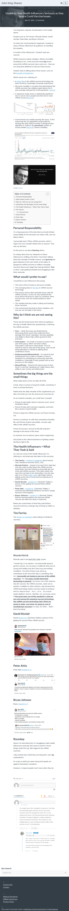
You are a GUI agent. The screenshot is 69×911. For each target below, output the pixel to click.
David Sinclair (20, 214)
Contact (6, 887)
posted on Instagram (34, 460)
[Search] (62, 3)
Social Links (7, 885)
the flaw (36, 288)
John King (29, 833)
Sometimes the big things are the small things (31, 204)
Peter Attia (19, 217)
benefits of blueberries (24, 73)
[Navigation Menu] (65, 3)
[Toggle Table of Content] (47, 193)
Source (52, 90)
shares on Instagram (25, 517)
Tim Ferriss (20, 209)
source (30, 98)
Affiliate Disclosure (10, 899)
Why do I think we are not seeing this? (29, 202)
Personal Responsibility (24, 197)
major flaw (21, 81)
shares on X (23, 618)
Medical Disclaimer (10, 897)
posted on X (33, 482)
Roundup (20, 222)
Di (33, 835)
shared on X (26, 670)
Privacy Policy (8, 902)
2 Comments (40, 20)
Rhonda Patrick (23, 212)
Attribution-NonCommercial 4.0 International (41, 909)
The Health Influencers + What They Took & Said (32, 207)
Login (53, 778)
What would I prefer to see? (25, 199)
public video (32, 475)
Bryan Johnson (21, 220)
